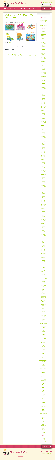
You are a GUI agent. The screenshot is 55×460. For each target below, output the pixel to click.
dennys (43, 308)
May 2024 (43, 39)
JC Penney (43, 349)
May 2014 (43, 179)
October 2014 (43, 173)
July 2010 (43, 242)
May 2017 (43, 130)
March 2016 (43, 149)
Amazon (9, 42)
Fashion (43, 327)
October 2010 (43, 238)
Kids (43, 354)
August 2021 (43, 62)
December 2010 (43, 235)
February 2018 (43, 118)
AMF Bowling (43, 271)
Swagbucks (43, 417)
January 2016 (43, 152)
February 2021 (43, 69)
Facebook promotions (43, 323)
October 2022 (43, 53)
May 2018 (43, 114)
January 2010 (43, 250)
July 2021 (43, 64)
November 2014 (43, 171)
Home (5, 8)
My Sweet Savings (43, 369)
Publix (43, 384)
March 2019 (43, 100)
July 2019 (43, 95)
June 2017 (43, 129)
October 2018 (43, 107)
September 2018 (43, 109)
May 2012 (43, 212)
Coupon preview (43, 294)
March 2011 (43, 231)
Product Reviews (43, 383)
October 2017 (43, 124)
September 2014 (43, 174)
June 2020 (43, 80)
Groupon (43, 339)
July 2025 (43, 31)
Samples (43, 399)
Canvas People (43, 286)
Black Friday (43, 282)
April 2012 (43, 213)
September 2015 (43, 158)
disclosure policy (22, 22)
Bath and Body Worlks (43, 278)
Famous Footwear (43, 326)
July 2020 (43, 79)
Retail (43, 395)
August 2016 (43, 143)
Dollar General (43, 313)
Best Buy (43, 281)
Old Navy (43, 373)
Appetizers (43, 274)
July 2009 (43, 258)
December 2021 (43, 58)
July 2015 (43, 160)
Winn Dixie (43, 432)
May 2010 (43, 245)
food (43, 330)
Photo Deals (43, 376)
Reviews (43, 396)
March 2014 (43, 182)
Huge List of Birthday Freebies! (43, 21)
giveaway (43, 334)
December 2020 (43, 72)
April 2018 (43, 115)
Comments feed (43, 439)
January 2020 (43, 87)
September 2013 (43, 190)
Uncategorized (43, 425)
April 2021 (43, 66)
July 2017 (43, 128)
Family (43, 324)
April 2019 (43, 99)
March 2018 (43, 117)
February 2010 (43, 249)
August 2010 (43, 241)
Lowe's (43, 362)
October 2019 (43, 91)
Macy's (43, 364)
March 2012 (43, 215)
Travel (43, 424)
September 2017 (43, 125)
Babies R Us (43, 275)
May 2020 (43, 81)
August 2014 (43, 175)
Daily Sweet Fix (43, 304)
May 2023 (43, 47)
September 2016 (43, 141)
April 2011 (43, 230)
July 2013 (43, 193)
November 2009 (43, 253)
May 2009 (43, 261)
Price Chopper (43, 380)
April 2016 (43, 148)
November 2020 (43, 73)
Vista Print (43, 428)
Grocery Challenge (43, 338)
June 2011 (43, 227)
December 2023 (43, 42)
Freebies (43, 331)
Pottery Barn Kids (43, 379)
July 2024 (43, 38)
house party (43, 343)
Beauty (43, 279)
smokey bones (43, 406)
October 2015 (43, 156)
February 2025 (43, 32)
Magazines (43, 365)
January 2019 (43, 103)
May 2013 (43, 196)
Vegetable (43, 426)
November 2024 (43, 34)
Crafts (43, 301)
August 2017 (43, 126)
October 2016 (43, 140)
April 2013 (43, 197)
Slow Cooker (43, 405)
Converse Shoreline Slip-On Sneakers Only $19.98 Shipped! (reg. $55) (25, 55)
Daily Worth (43, 305)
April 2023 (43, 49)
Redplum (43, 391)
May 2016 (43, 147)
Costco (43, 290)
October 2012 (43, 205)
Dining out (43, 311)
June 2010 (43, 243)
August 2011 (43, 224)
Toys (43, 421)
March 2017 (43, 133)
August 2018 (43, 110)
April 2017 (43, 132)
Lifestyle (43, 361)
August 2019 (43, 94)
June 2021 (43, 65)
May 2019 (43, 98)
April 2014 (43, 181)
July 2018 (43, 111)
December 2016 (43, 137)
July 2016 (43, 144)
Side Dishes (43, 403)
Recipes (28, 8)
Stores (21, 8)
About (8, 8)
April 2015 (43, 164)
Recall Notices (43, 388)
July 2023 (43, 46)
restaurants (43, 394)
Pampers (43, 375)
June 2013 (43, 194)
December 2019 (43, 88)
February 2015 (43, 167)
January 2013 (43, 201)
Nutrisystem (43, 372)
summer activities (43, 414)
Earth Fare (43, 316)
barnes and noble (43, 277)
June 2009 (43, 260)
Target (43, 418)
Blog (24, 8)
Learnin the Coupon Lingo (43, 360)
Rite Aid (43, 398)
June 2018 (43, 113)
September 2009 (43, 256)
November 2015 (43, 155)
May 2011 (43, 228)
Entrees (43, 320)
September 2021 (43, 61)
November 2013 (43, 188)
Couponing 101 (43, 297)
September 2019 (43, 92)
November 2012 (43, 204)
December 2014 (43, 170)
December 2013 (43, 186)
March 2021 (43, 68)
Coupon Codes (43, 293)
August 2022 (43, 54)
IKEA (43, 345)
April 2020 (43, 83)
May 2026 (43, 30)
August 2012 (43, 208)
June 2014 (43, 178)
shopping (43, 402)
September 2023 (43, 43)
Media (32, 8)
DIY (43, 312)
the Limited (43, 420)
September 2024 (43, 35)
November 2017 (43, 122)
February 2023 (43, 51)
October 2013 (43, 189)
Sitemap (19, 456)
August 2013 (43, 192)
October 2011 (43, 222)
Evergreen (43, 322)
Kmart (43, 356)
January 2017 (43, 136)
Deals (43, 307)
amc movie (43, 270)
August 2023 (43, 45)
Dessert (43, 309)
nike (43, 371)
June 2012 (43, 211)
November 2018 (43, 106)
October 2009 (43, 254)
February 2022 (43, 57)
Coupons (11, 8)
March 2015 (43, 166)
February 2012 (43, 216)
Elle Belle (43, 319)
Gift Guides (16, 8)
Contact (36, 8)
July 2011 (43, 226)
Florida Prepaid (43, 328)
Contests (43, 289)
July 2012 (43, 209)
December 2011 (43, 219)
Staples (43, 409)
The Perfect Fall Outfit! (43, 25)
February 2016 (43, 151)
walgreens (43, 429)
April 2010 (43, 246)
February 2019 (43, 102)
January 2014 (43, 185)
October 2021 (43, 60)
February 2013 (43, 200)
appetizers (43, 273)
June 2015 (43, 162)
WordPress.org (43, 441)
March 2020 (43, 84)
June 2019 (43, 96)
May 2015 (43, 163)
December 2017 (43, 121)
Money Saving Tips (43, 368)
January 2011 (43, 234)
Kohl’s (43, 357)
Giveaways (43, 335)
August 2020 (43, 77)
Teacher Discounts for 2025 (43, 20)
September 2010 (43, 239)
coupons (43, 298)
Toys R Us (43, 422)
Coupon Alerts (43, 292)
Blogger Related (43, 285)
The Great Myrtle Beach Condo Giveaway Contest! (13, 54)
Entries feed (43, 438)
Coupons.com (43, 300)
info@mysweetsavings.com (47, 2)
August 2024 (43, 36)
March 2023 (43, 50)
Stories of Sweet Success (43, 413)
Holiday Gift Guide (43, 341)
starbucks (43, 410)
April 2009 (43, 262)
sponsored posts (43, 407)
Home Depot (43, 342)
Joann (43, 353)
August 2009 (43, 257)
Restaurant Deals (43, 392)
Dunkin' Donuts (43, 315)
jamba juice (43, 346)
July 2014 (43, 177)
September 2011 (43, 223)
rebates (43, 387)
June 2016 (43, 145)
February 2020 (43, 85)
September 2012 (43, 207)
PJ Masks (43, 377)
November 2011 (43, 220)
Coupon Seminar (43, 296)
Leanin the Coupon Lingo (43, 358)
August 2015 (43, 159)
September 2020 (43, 76)
